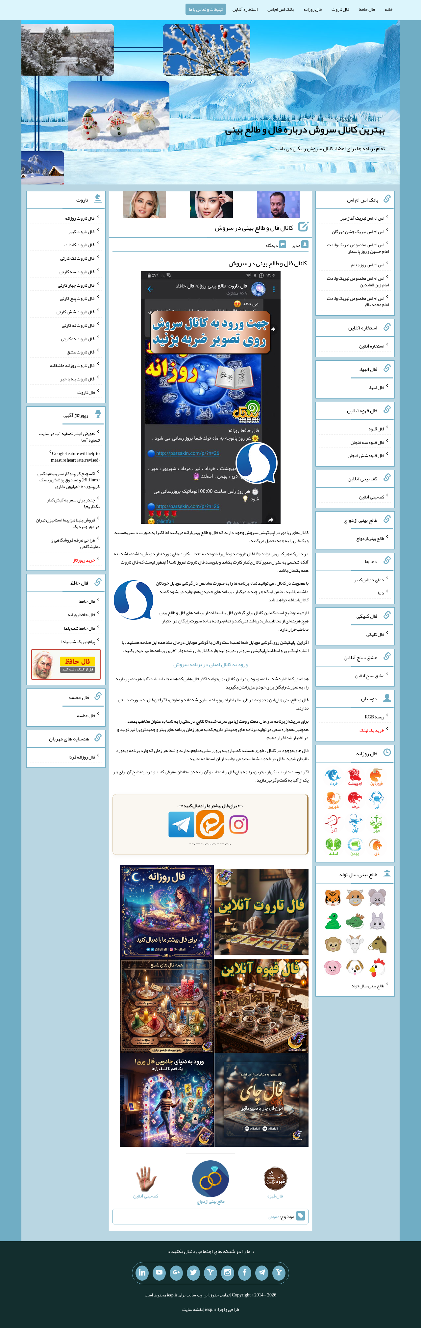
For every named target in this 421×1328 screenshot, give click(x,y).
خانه (389, 9)
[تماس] (210, 1273)
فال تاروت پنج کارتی (77, 298)
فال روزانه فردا (81, 756)
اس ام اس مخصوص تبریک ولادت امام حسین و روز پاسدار (358, 248)
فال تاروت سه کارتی (77, 271)
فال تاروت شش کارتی (76, 311)
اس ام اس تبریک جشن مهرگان (358, 231)
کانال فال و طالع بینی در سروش (254, 227)
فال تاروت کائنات (79, 244)
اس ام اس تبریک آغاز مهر (362, 218)
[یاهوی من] (278, 1273)
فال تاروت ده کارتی (78, 338)
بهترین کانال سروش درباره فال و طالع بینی (305, 129)
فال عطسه (86, 715)
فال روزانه (313, 9)
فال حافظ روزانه (81, 614)
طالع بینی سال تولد (367, 985)
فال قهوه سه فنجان (367, 442)
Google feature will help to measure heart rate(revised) (75, 457)
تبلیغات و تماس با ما (206, 9)
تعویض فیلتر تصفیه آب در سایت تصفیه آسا (69, 437)
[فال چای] (261, 1101)
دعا (381, 592)
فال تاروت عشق (81, 351)
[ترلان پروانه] (211, 205)
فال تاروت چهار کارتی (76, 284)
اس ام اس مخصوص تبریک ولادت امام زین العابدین (358, 281)
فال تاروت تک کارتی (77, 258)
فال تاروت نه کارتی (78, 325)
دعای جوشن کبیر (369, 579)
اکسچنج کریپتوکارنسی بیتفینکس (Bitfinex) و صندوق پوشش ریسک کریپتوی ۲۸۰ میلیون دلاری (68, 480)
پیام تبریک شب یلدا (78, 641)
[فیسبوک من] (244, 1273)
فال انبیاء (376, 387)
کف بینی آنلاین (371, 496)
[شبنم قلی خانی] (144, 205)
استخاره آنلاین (245, 9)
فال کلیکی (375, 634)
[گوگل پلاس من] (176, 1273)
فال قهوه (376, 428)
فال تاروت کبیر (81, 231)
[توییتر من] (193, 1273)
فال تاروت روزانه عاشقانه (72, 365)
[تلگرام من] (261, 1273)
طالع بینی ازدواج (370, 538)
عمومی (274, 1216)
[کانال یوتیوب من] (159, 1273)
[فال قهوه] (261, 1007)
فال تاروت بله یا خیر (77, 378)
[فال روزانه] (167, 913)
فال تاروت (340, 9)
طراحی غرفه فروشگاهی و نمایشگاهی (75, 543)
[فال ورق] (167, 1101)
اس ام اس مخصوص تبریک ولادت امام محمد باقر (358, 301)
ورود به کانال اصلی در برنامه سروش (210, 664)
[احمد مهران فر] (278, 205)
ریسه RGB (374, 716)
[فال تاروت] (261, 913)
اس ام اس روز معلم (367, 264)
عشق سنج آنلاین (369, 675)
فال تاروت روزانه (80, 218)
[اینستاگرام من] (227, 1273)
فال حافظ (367, 9)
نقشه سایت (192, 1309)
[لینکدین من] (142, 1273)
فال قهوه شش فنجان (366, 455)
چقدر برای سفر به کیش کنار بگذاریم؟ (73, 503)
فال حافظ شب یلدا (79, 628)
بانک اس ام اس (280, 9)
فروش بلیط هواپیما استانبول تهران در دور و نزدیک (68, 523)
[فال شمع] (167, 1007)
